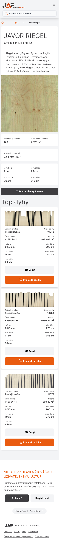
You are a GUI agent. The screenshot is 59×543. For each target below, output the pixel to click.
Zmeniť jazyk (36, 511)
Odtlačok (8, 531)
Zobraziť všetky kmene (29, 191)
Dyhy (16, 22)
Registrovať (42, 498)
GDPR (17, 531)
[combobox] (29, 13)
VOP (24, 531)
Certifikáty (33, 531)
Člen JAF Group (42, 536)
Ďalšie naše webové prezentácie (18, 536)
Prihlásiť (17, 498)
